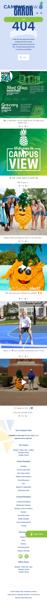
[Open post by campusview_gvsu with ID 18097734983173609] (23, 324)
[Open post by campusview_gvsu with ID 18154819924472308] (23, 267)
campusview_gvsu (23, 73)
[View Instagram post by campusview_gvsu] (45, 115)
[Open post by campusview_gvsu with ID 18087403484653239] (23, 94)
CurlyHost (34, 591)
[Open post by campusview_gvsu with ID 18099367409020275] (23, 382)
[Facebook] (20, 556)
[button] (37, 13)
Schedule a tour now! (16, 435)
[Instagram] (27, 556)
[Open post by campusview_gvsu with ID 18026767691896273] (23, 152)
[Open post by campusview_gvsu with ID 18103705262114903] (23, 211)
